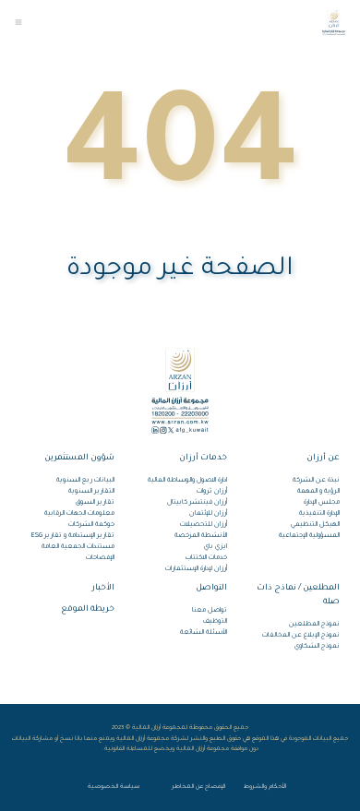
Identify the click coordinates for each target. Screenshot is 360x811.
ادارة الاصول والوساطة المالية (187, 480)
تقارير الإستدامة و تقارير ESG (72, 536)
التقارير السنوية (91, 491)
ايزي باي (215, 547)
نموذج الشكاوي (317, 646)
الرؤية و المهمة (318, 491)
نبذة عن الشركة (316, 480)
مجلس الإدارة (322, 503)
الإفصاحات (100, 558)
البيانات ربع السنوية (85, 480)
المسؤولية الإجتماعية (309, 536)
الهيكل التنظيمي (315, 525)
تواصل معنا (209, 610)
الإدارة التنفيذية (319, 514)
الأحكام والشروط (265, 786)
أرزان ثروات (212, 491)
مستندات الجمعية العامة (78, 547)
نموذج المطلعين (314, 624)
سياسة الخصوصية (113, 786)
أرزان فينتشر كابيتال (197, 503)
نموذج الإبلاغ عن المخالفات (301, 635)
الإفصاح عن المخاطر (198, 786)
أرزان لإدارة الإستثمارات (196, 569)
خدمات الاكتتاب (206, 558)
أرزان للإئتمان (208, 514)
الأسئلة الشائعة (203, 633)
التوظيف (215, 622)
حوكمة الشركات (91, 525)
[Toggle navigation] (18, 22)
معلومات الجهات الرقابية (79, 514)
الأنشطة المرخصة (200, 536)
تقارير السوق (95, 503)
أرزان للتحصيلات (203, 525)
